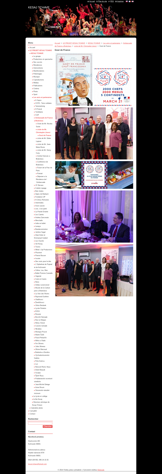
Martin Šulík (39, 335)
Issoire (37, 258)
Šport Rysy (39, 376)
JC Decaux (39, 185)
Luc (36, 364)
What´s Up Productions (43, 250)
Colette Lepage (40, 188)
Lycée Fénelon (40, 308)
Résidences (37, 65)
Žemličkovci (39, 302)
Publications (37, 86)
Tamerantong (40, 106)
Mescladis (39, 220)
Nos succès (37, 62)
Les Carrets (39, 215)
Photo (35, 91)
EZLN (37, 311)
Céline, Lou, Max (41, 270)
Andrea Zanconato (42, 217)
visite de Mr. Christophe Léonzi (85, 46)
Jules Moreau (40, 346)
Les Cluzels (39, 241)
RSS (112, 1)
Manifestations (38, 71)
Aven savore (40, 206)
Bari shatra (39, 191)
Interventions (38, 68)
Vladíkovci (39, 299)
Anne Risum (39, 387)
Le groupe (37, 56)
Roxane (38, 314)
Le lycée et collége (40, 396)
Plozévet (38, 253)
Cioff (37, 115)
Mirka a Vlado (40, 341)
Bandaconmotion (41, 229)
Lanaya (38, 226)
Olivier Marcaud (41, 349)
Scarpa (37, 373)
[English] (133, 1)
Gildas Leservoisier (42, 285)
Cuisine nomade (41, 326)
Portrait (40, 173)
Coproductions (38, 80)
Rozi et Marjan (40, 320)
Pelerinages (37, 74)
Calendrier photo (37, 408)
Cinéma (36, 89)
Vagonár (38, 276)
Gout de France (45, 135)
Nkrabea (38, 329)
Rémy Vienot (40, 323)
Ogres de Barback (42, 194)
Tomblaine (39, 112)
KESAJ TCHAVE (94, 43)
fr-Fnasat (38, 109)
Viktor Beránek (40, 305)
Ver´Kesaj (38, 244)
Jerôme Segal (40, 232)
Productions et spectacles (43, 59)
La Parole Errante (41, 212)
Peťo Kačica (39, 361)
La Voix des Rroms (42, 294)
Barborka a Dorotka (42, 352)
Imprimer (120, 1)
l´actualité (33, 411)
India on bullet (40, 223)
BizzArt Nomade (41, 317)
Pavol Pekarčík (41, 338)
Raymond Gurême (42, 297)
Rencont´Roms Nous (42, 367)
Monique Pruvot (41, 332)
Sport (35, 94)
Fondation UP (40, 197)
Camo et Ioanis (40, 279)
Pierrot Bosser (40, 255)
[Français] (130, 1)
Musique (36, 77)
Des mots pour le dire (43, 261)
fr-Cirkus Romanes (42, 200)
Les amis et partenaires (111, 43)
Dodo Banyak (40, 370)
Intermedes (39, 203)
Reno (37, 282)
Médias (36, 83)
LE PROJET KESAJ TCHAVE (74, 43)
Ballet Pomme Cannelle (44, 273)
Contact (32, 414)
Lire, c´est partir (41, 209)
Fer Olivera (39, 343)
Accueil (57, 43)
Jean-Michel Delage (42, 384)
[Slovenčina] (127, 1)
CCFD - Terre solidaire (43, 103)
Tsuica (37, 247)
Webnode (100, 470)
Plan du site (102, 1)
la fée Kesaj (37, 399)
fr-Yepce (38, 100)
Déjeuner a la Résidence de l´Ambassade (41, 179)
